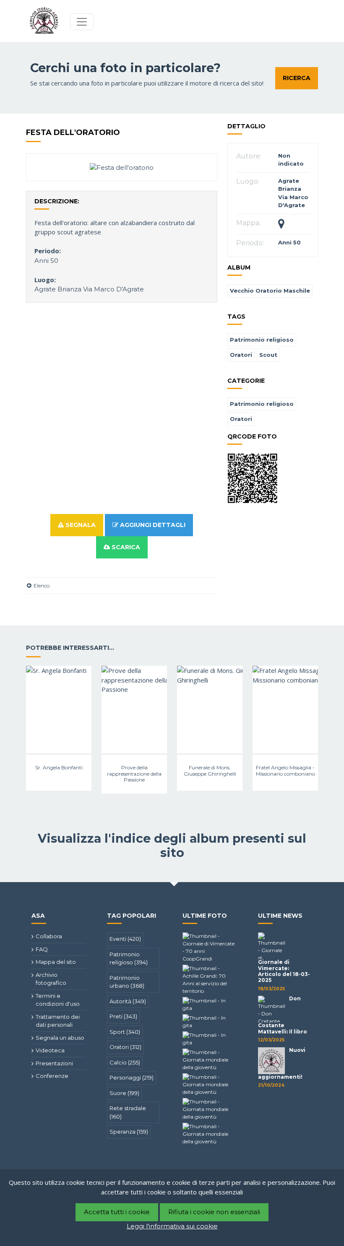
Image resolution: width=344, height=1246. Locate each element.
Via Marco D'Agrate (113, 289)
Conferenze (52, 1075)
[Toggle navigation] (82, 21)
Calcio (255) (124, 1062)
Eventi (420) (125, 938)
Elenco (41, 585)
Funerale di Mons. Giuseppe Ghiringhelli (210, 770)
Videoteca (50, 1050)
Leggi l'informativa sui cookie (172, 1226)
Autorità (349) (127, 1001)
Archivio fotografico (51, 978)
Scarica (125, 547)
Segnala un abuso (60, 1037)
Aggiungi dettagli (151, 525)
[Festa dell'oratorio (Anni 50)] (122, 167)
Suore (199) (124, 1093)
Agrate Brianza (57, 289)
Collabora (49, 936)
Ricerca (296, 78)
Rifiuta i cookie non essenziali (214, 1212)
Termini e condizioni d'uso (58, 999)
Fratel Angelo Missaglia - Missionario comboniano (285, 770)
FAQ (42, 949)
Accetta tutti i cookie (117, 1212)
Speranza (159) (128, 1131)
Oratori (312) (125, 1047)
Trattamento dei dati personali (58, 1020)
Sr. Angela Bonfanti (59, 767)
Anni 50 (46, 261)
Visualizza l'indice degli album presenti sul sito (172, 845)
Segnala (80, 525)
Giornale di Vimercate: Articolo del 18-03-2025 (284, 971)
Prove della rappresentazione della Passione (134, 773)
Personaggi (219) (131, 1077)
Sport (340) (124, 1031)
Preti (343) (123, 1016)
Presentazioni (54, 1063)
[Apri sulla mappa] (281, 225)
